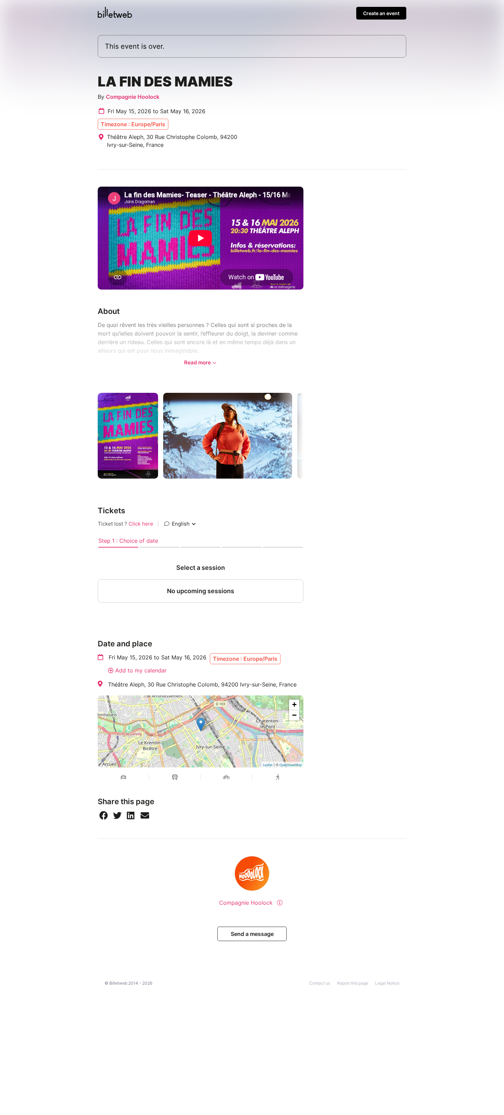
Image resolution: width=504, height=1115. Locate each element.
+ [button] (294, 704)
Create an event (381, 13)
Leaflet (268, 765)
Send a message (252, 933)
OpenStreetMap (290, 765)
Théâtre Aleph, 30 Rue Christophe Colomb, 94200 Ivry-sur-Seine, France (202, 684)
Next (308, 435)
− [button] (294, 715)
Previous (92, 435)
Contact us (319, 983)
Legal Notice (387, 983)
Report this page (352, 983)
